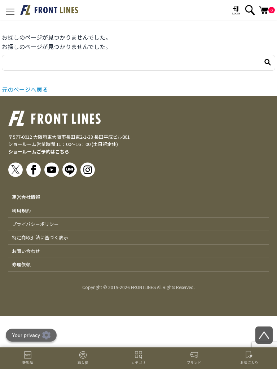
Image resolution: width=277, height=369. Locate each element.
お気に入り (249, 362)
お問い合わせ (26, 251)
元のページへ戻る (25, 89)
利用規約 (21, 210)
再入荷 (83, 362)
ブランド (194, 362)
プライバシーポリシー (35, 224)
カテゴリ (138, 362)
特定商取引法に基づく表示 (40, 237)
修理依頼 (21, 264)
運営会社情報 (26, 197)
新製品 (27, 362)
